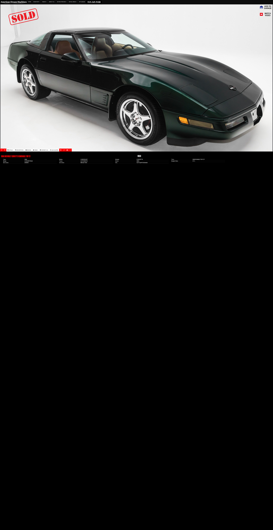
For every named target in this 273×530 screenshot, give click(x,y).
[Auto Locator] (4, 150)
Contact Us (44, 150)
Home (29, 1)
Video (36, 150)
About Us (51, 1)
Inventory (36, 1)
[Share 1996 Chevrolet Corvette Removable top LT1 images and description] (64, 150)
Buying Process (61, 1)
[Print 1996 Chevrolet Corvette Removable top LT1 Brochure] (60, 150)
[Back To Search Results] (1, 150)
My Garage (82, 1)
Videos (44, 1)
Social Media (72, 1)
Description (19, 150)
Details (10, 150)
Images (29, 150)
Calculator (54, 150)
